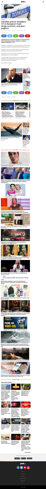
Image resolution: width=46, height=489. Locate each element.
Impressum (23, 476)
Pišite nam (23, 480)
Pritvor (9, 96)
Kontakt (23, 471)
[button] (2, 108)
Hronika (3, 19)
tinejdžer (14, 96)
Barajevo (4, 96)
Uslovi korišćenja (23, 478)
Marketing (23, 473)
